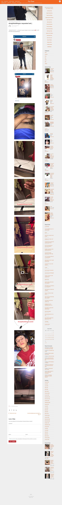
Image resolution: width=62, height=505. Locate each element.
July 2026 (46, 383)
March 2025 (47, 413)
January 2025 (47, 417)
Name (10, 434)
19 (48, 337)
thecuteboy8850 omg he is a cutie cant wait (49, 229)
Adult (9, 21)
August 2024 (47, 426)
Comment (10, 423)
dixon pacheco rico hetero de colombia (49, 290)
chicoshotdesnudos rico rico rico (49, 315)
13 (49, 335)
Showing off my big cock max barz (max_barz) (52, 476)
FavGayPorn (6, 1)
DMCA (19, 3)
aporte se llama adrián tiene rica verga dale (49, 282)
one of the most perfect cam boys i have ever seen (52, 155)
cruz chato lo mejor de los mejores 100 (49, 301)
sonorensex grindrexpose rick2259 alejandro (48, 375)
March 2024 (47, 435)
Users (12, 3)
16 (53, 335)
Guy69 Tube (9, 2)
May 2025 (46, 409)
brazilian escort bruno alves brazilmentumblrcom (49, 250)
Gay (16, 21)
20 (49, 337)
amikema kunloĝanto (52, 85)
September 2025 (47, 402)
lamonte (51, 133)
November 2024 (47, 420)
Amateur (12, 21)
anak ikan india (51, 116)
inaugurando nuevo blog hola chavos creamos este (49, 242)
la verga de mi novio (52, 69)
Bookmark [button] (8, 3)
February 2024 (47, 437)
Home (2, 1)
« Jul (45, 342)
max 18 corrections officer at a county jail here (49, 257)
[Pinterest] (14, 410)
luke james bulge (51, 356)
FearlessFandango (15, 25)
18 (46, 337)
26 (48, 339)
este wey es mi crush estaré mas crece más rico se (52, 165)
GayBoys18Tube (3, 2)
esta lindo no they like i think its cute (49, 236)
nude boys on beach (51, 183)
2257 (2, 5)
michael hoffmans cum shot (51, 213)
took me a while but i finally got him (49, 293)
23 (53, 337)
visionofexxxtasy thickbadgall (49, 272)
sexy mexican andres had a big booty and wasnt (49, 318)
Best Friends (15, 3)
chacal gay (46, 321)
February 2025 (47, 415)
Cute (14, 21)
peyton (46, 232)
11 (46, 335)
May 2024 (46, 432)
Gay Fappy (30, 496)
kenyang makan (47, 324)
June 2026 (46, 385)
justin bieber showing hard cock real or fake (52, 108)
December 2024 (47, 419)
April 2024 (46, 433)
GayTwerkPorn (3, 3)
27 (49, 339)
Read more (52, 71)
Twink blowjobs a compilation (49, 362)
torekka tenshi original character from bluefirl (52, 76)
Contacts (5, 5)
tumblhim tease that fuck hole (51, 147)
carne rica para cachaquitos (49, 270)
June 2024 (46, 430)
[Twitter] (10, 410)
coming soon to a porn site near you (49, 264)
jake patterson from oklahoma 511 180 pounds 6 (49, 286)
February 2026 (47, 393)
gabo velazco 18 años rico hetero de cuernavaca (49, 372)
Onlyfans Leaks (17, 1)
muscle (46, 267)
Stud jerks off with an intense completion (52, 462)
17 (45, 337)
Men (19, 21)
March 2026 (47, 391)
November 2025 (47, 398)
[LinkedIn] (16, 410)
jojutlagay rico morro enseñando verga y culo (48, 305)
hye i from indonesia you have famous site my (48, 246)
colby (51, 206)
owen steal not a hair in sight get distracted (49, 261)
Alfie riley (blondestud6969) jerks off (52, 446)
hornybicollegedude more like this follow (52, 191)
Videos (46, 63)
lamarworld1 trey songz (49, 351)
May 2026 (46, 387)
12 (48, 335)
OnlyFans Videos (11, 1)
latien (51, 139)
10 (45, 335)
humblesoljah (47, 226)
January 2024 (47, 439)
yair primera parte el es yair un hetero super (52, 175)
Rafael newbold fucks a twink (49, 354)
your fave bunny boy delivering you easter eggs (49, 253)
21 (50, 337)
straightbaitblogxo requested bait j (20, 23)
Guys (18, 21)
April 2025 (46, 411)
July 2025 (46, 406)
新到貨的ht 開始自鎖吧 (52, 123)
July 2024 (46, 428)
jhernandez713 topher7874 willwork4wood (49, 308)
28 (50, 339)
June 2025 (46, 407)
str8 (50, 93)
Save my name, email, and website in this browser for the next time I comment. (23, 438)
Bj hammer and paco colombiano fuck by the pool (49, 358)
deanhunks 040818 (48, 311)
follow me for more (13, 413)
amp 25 (46, 128)
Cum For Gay (19, 2)
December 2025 (47, 396)
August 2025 (47, 404)
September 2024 (47, 424)
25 (46, 339)
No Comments (15, 406)
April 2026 (46, 389)
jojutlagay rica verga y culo (49, 238)
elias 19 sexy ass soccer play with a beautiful (49, 297)
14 (50, 335)
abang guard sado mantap (49, 369)
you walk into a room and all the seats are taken (49, 365)
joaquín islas (47, 279)
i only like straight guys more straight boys (33, 414)
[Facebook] (12, 410)
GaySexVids (14, 2)
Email (26, 434)
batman (51, 100)
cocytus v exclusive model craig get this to (49, 276)
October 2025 (47, 400)
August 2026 (47, 382)
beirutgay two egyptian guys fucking (49, 348)
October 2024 (47, 422)
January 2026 (47, 395)
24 (45, 339)
